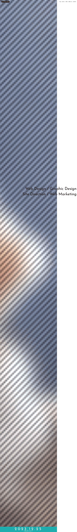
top (60, 1)
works (66, 1)
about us (70, 1)
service (63, 1)
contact (74, 1)
